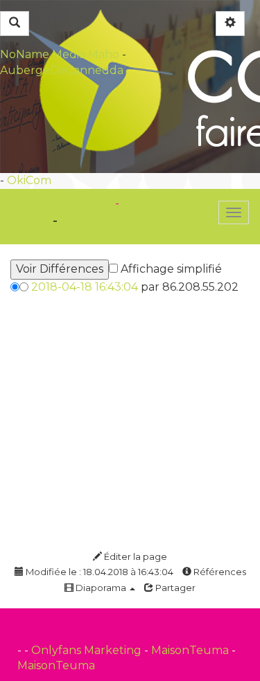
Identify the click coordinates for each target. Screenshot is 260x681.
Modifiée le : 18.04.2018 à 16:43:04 (98, 571)
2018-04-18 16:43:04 (84, 286)
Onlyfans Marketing (87, 650)
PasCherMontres (168, 203)
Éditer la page (134, 556)
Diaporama (100, 587)
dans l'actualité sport (126, 214)
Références (218, 571)
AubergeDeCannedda (61, 70)
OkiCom (29, 180)
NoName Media (42, 54)
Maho (103, 54)
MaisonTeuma (191, 650)
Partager (174, 587)
